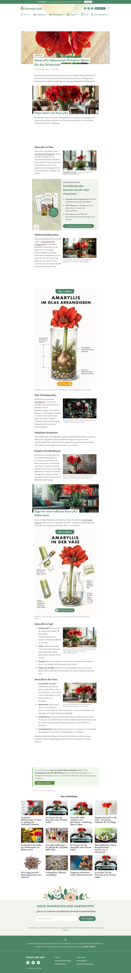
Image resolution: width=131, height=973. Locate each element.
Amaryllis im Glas (69, 172)
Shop (86, 15)
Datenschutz (82, 961)
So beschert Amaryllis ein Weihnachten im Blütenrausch (31, 847)
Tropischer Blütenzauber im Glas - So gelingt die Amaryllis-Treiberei (31, 821)
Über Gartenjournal (100, 15)
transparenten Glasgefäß (44, 154)
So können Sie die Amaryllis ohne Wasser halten (56, 820)
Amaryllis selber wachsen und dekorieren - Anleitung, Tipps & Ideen (81, 821)
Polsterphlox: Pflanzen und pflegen (56, 873)
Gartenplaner (41, 15)
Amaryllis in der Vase (41, 617)
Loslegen (88, 2)
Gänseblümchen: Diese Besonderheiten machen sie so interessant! (105, 848)
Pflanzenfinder (57, 15)
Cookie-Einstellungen (85, 964)
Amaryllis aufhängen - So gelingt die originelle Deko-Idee (57, 847)
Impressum (81, 957)
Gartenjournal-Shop (63, 961)
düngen (41, 664)
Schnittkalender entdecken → (44, 783)
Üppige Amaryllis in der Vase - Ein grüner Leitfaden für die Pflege (106, 820)
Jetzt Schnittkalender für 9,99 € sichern (78, 226)
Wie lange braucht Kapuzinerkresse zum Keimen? (31, 875)
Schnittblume (40, 402)
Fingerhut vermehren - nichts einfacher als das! (81, 873)
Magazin (73, 15)
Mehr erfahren (90, 947)
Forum (26, 15)
